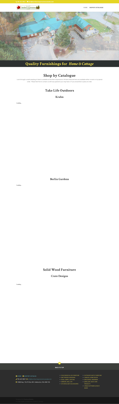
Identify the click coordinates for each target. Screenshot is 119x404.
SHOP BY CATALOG (30, 376)
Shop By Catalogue (96, 7)
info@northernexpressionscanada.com (39, 379)
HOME (19, 376)
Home (85, 7)
